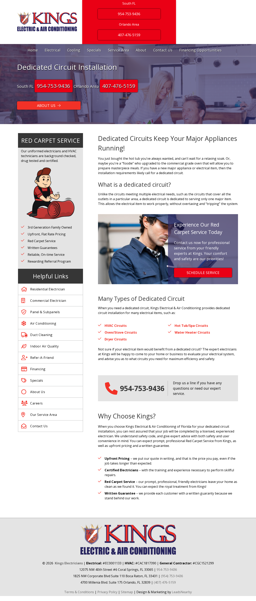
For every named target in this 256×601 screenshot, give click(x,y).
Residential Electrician (47, 289)
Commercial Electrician (48, 300)
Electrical (52, 50)
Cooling (73, 50)
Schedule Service (203, 272)
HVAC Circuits (116, 325)
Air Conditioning (43, 323)
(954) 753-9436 (172, 576)
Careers (36, 403)
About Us (37, 392)
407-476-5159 (129, 34)
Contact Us (162, 50)
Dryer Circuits (116, 339)
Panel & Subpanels (45, 312)
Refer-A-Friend (42, 357)
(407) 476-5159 (165, 582)
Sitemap (127, 592)
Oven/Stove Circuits (121, 332)
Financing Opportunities (200, 50)
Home (33, 50)
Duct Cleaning (41, 335)
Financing (38, 369)
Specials (94, 50)
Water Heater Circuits (192, 332)
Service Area (118, 50)
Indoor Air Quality (44, 346)
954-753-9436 (129, 13)
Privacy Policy (107, 592)
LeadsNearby (182, 592)
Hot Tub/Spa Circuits (191, 325)
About (141, 50)
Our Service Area (43, 414)
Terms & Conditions (79, 592)
